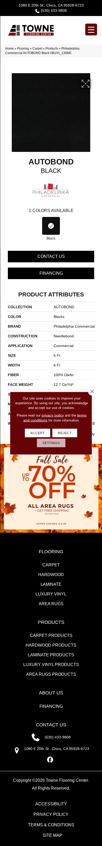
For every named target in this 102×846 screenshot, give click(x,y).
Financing (51, 273)
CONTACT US (51, 724)
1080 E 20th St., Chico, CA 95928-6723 (51, 5)
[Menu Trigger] (91, 29)
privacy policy (53, 415)
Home (9, 48)
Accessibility (51, 804)
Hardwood (51, 574)
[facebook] (50, 760)
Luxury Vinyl (51, 594)
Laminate (51, 584)
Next (94, 226)
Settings (51, 443)
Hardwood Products (51, 645)
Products (52, 48)
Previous (8, 226)
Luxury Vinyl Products (51, 664)
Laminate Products (51, 655)
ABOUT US (51, 692)
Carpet (37, 48)
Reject (65, 433)
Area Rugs (51, 604)
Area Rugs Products (51, 674)
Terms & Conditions (51, 825)
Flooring (23, 48)
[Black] (51, 226)
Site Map (52, 835)
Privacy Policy (51, 814)
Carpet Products (51, 635)
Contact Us (51, 256)
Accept (37, 433)
